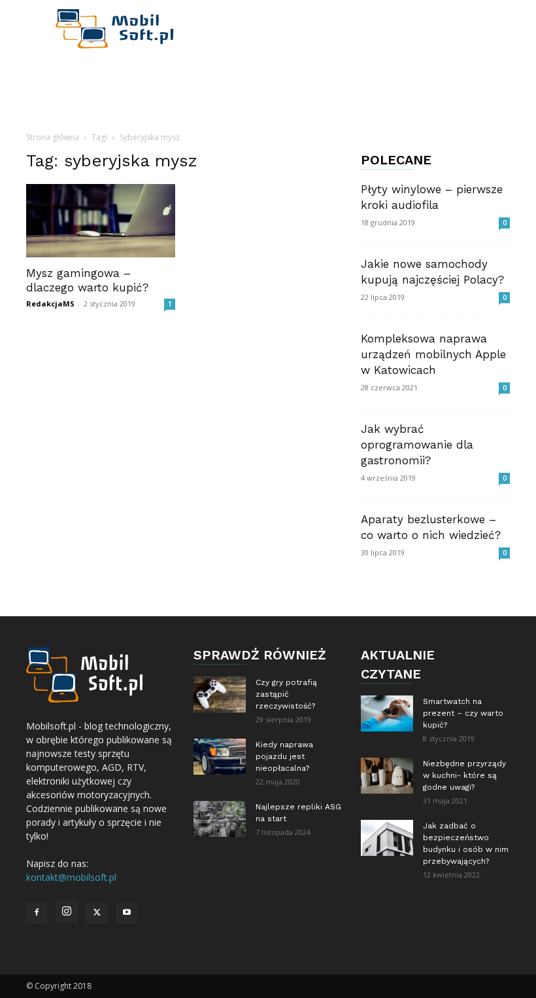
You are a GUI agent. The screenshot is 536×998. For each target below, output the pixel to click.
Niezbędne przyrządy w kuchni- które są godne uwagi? (464, 775)
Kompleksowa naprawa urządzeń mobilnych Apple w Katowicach (433, 354)
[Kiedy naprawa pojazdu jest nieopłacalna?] (219, 757)
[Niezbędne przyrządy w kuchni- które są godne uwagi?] (387, 776)
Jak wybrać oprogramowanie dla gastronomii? (417, 444)
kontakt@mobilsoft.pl (71, 877)
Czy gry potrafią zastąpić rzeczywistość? (286, 694)
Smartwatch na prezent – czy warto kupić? (463, 713)
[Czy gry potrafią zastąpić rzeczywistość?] (219, 694)
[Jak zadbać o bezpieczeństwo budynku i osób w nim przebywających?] (387, 838)
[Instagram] (66, 911)
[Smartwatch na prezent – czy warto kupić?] (387, 713)
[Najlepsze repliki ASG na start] (219, 819)
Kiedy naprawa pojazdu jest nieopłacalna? (284, 756)
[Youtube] (126, 912)
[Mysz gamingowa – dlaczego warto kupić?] (100, 220)
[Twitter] (96, 912)
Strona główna (52, 137)
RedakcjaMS (50, 303)
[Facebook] (36, 912)
